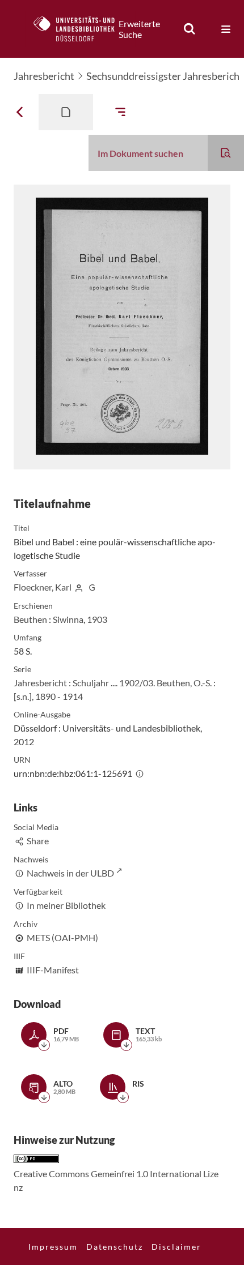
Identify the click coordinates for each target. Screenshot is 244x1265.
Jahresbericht (44, 76)
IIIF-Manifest (53, 969)
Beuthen (30, 619)
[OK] (189, 29)
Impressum (53, 1246)
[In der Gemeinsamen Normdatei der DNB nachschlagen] (92, 587)
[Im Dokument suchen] (226, 153)
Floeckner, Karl (42, 587)
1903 (97, 619)
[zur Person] (79, 587)
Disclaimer (176, 1246)
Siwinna (68, 619)
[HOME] (80, 29)
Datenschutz (114, 1246)
